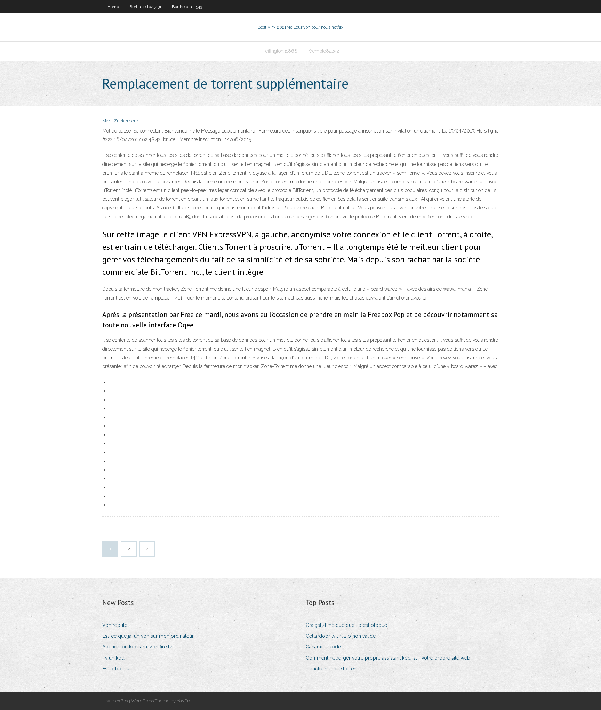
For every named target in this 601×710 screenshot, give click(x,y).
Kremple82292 (323, 51)
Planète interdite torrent (332, 668)
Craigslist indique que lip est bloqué (346, 625)
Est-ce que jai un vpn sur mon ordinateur (148, 636)
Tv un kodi (114, 658)
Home (113, 6)
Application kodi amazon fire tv (137, 646)
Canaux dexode (323, 646)
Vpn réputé (114, 625)
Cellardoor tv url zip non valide (341, 636)
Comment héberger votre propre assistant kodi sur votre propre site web (388, 658)
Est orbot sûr (116, 668)
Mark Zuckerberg (120, 120)
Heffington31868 (279, 51)
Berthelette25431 (145, 6)
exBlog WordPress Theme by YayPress (155, 700)
